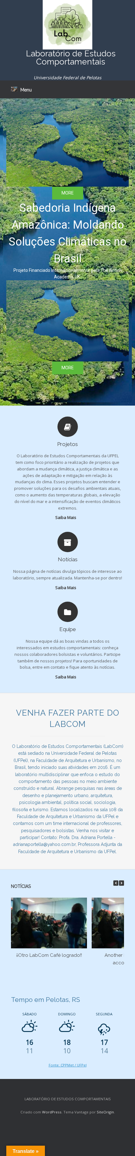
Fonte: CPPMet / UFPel (68, 1065)
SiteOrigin (105, 1112)
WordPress (52, 1112)
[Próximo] (121, 883)
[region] (67, 252)
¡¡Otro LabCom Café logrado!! (49, 955)
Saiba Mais (66, 517)
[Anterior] (115, 883)
